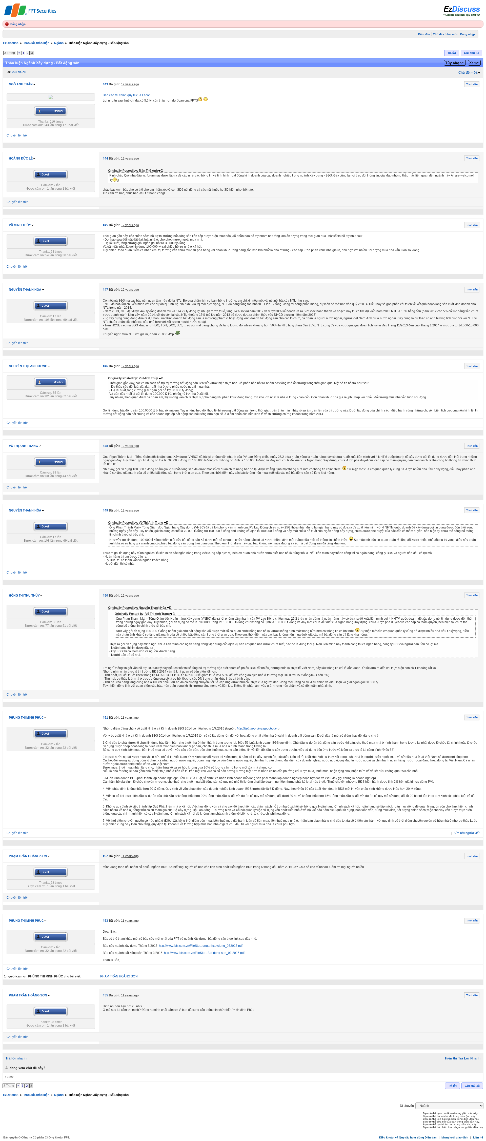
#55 (105, 995)
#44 (105, 158)
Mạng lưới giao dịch (454, 1137)
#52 (105, 856)
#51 (105, 717)
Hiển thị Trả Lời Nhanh (462, 1058)
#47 (105, 289)
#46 (105, 366)
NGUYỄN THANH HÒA (25, 289)
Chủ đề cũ (18, 72)
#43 (105, 84)
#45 (105, 225)
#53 (105, 920)
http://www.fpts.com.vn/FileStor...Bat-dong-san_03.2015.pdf (204, 953)
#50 (105, 595)
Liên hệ (478, 1137)
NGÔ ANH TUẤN (21, 84)
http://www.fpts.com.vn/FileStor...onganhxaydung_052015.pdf (200, 946)
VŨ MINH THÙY (20, 225)
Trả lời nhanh (16, 1058)
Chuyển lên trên (18, 135)
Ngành (59, 43)
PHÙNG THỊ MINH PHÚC (26, 717)
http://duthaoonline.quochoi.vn (257, 728)
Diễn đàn (424, 34)
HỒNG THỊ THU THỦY (24, 595)
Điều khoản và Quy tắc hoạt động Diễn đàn (408, 1137)
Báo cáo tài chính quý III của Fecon (127, 95)
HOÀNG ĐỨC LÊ (21, 158)
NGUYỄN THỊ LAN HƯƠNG (28, 366)
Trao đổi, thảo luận (36, 43)
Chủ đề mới (467, 72)
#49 (105, 510)
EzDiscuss (10, 43)
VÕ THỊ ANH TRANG (23, 446)
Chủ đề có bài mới (445, 34)
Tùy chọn (453, 63)
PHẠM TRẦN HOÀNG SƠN (28, 856)
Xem (473, 63)
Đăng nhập (17, 24)
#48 (105, 446)
